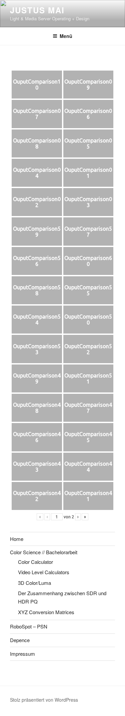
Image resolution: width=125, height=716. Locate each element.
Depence (20, 639)
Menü (66, 36)
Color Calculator (35, 561)
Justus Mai (37, 10)
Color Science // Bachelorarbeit (43, 552)
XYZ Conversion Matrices (46, 611)
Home (16, 538)
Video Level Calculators (43, 572)
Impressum (22, 653)
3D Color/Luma (34, 582)
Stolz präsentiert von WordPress (44, 699)
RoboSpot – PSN (28, 626)
